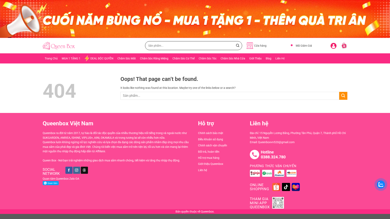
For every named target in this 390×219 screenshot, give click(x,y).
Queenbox (207, 211)
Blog (268, 58)
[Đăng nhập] (333, 45)
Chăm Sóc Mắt (126, 58)
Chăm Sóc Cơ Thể (183, 58)
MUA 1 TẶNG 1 (71, 58)
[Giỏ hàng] (344, 45)
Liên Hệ (280, 58)
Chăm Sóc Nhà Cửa (233, 58)
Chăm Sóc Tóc (208, 58)
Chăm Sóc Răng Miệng (154, 58)
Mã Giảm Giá (304, 45)
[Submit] (237, 45)
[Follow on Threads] (84, 170)
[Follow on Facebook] (69, 170)
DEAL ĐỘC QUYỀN (101, 58)
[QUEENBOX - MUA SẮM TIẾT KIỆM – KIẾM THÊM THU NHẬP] (59, 45)
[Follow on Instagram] (76, 170)
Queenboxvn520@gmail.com (276, 142)
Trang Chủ (51, 58)
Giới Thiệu (255, 58)
